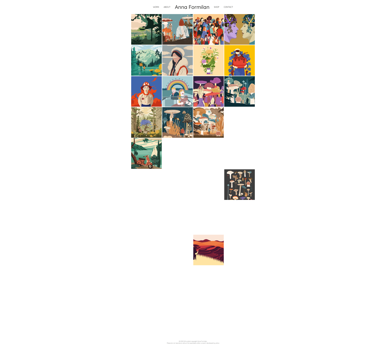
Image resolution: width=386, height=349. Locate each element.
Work (156, 7)
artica (217, 343)
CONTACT (228, 7)
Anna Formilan (192, 7)
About (167, 7)
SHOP (216, 7)
